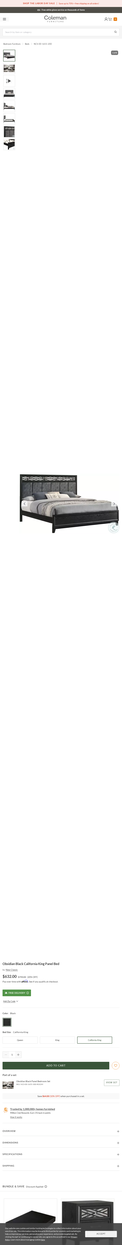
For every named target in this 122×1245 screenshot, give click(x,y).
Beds (27, 44)
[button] (106, 19)
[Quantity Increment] (18, 1055)
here (43, 1240)
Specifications (12, 1154)
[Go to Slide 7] (9, 131)
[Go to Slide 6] (9, 119)
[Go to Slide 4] (9, 93)
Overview (9, 1131)
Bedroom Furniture (11, 44)
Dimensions (10, 1143)
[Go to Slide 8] (9, 144)
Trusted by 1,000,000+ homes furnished (32, 1108)
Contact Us (73, 9)
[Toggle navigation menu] (4, 19)
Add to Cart (55, 1065)
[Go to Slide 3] (9, 81)
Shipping (8, 1166)
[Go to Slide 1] (9, 55)
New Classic (12, 969)
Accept (101, 1234)
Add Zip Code (9, 1001)
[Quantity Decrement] (6, 1055)
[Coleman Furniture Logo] (55, 19)
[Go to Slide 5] (9, 106)
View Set (111, 1083)
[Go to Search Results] (115, 32)
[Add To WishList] (115, 1065)
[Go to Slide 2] (9, 68)
